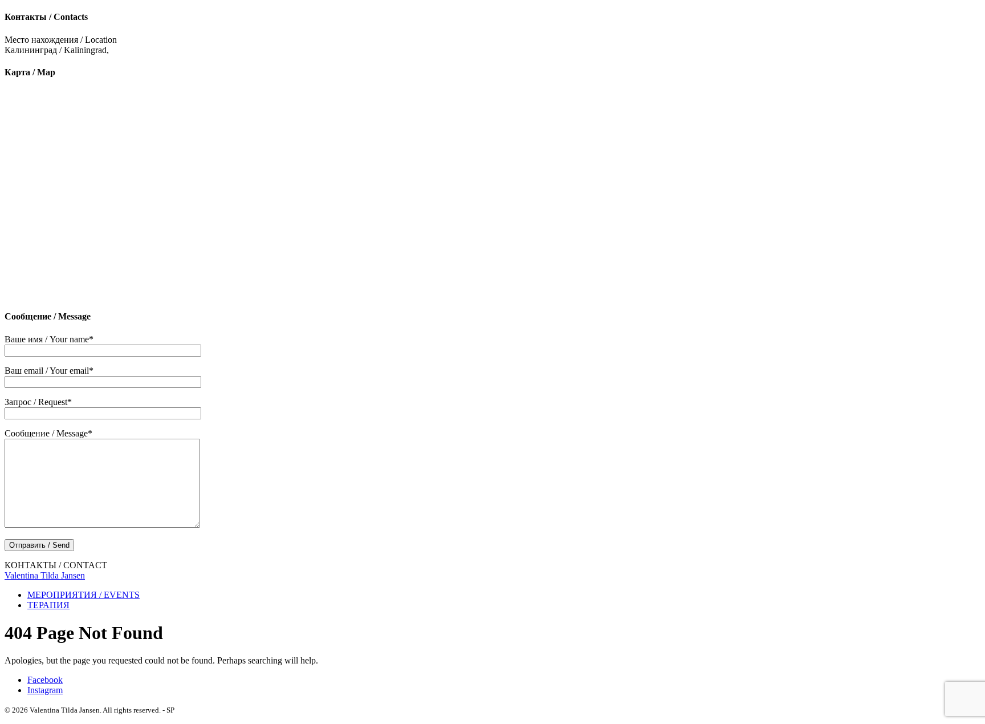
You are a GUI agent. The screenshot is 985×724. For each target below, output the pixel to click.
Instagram (45, 690)
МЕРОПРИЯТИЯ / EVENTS (83, 595)
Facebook (45, 680)
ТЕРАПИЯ (48, 605)
